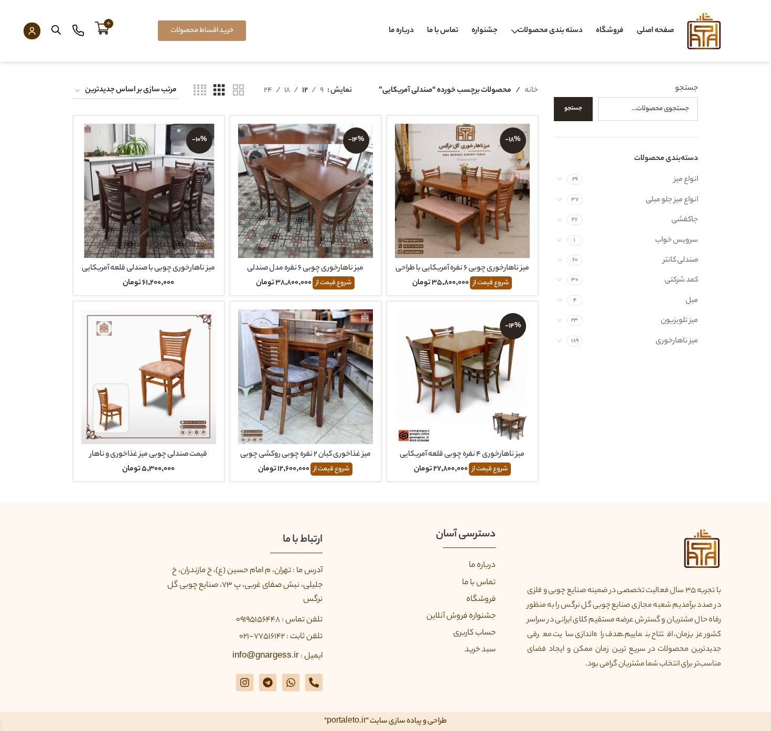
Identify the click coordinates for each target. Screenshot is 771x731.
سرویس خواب (676, 240)
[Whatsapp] (290, 682)
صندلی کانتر (680, 260)
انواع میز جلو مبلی (672, 200)
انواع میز (686, 180)
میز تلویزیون (679, 321)
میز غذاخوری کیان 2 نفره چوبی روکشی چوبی (305, 454)
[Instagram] (244, 682)
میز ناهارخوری (677, 341)
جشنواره (485, 31)
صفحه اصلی (655, 31)
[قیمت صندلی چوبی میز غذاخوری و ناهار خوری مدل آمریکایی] (148, 376)
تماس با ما (442, 31)
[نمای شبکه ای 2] (238, 91)
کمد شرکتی (681, 280)
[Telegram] (267, 682)
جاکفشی (684, 220)
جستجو (686, 88)
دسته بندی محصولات (550, 31)
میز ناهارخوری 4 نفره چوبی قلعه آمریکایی (462, 454)
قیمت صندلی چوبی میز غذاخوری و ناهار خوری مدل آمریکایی (148, 460)
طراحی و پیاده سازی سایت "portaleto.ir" (385, 721)
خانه (531, 90)
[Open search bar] (56, 30)
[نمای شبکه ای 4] (200, 91)
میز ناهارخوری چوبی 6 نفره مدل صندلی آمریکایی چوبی (305, 274)
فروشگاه (610, 31)
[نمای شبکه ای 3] (219, 91)
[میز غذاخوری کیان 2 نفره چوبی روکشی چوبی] (305, 376)
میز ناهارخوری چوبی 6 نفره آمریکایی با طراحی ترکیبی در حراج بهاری (462, 274)
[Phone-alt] (314, 682)
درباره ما (401, 31)
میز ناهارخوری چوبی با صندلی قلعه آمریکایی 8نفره (148, 274)
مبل (692, 301)
